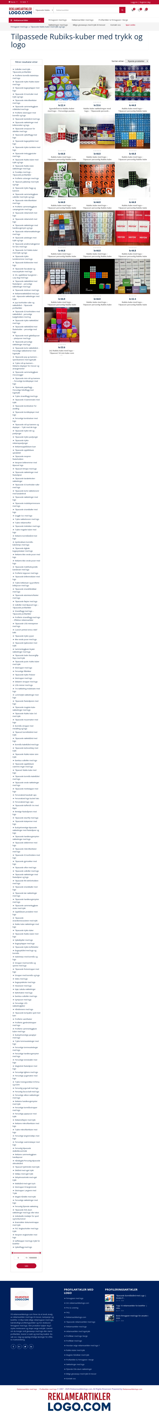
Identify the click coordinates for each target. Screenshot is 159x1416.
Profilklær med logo (74, 1341)
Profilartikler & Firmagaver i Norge (113, 20)
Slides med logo (21, 979)
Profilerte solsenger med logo (26, 178)
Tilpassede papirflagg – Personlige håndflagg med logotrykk (23, 390)
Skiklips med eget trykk (23, 1174)
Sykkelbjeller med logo (23, 940)
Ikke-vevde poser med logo (25, 639)
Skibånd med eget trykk (24, 1170)
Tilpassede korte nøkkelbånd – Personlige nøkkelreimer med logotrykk (26, 351)
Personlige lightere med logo (26, 1072)
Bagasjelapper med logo (24, 943)
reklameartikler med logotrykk (78, 1331)
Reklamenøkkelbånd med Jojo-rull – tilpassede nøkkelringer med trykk (26, 296)
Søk (26, 1266)
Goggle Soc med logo (23, 516)
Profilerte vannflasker (23, 1019)
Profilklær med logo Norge (77, 1336)
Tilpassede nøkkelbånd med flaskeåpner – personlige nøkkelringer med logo (25, 284)
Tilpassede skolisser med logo (26, 290)
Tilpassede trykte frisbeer (24, 675)
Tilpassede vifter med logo (25, 867)
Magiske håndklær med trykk (77, 1355)
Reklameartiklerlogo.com (76, 1317)
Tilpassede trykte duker (24, 930)
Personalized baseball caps (25, 795)
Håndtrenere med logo (23, 1009)
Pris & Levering (72, 1308)
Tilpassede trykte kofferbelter (26, 947)
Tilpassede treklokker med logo (27, 526)
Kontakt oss (115, 25)
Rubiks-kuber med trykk (75, 1350)
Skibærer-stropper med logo (26, 681)
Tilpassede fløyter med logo (25, 601)
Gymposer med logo (22, 999)
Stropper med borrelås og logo (27, 975)
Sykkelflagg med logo (23, 1247)
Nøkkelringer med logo (58, 25)
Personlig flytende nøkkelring (26, 1206)
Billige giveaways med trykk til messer (89, 25)
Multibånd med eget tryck (24, 1183)
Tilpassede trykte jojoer (24, 636)
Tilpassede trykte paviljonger (26, 437)
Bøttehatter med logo (23, 993)
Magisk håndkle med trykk (25, 1197)
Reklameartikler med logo (83, 20)
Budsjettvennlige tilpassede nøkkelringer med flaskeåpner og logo (26, 830)
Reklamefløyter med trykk (25, 1120)
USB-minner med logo (23, 685)
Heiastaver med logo (23, 986)
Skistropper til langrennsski (25, 1187)
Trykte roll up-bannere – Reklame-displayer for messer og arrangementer (26, 366)
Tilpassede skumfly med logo (26, 818)
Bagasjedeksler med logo (24, 982)
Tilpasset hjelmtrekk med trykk (27, 1167)
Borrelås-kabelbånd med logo (26, 744)
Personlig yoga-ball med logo (26, 1088)
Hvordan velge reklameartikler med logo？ (83, 1345)
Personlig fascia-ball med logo (26, 1091)
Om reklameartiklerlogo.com (77, 1303)
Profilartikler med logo (48, 1389)
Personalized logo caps (24, 802)
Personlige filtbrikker (22, 671)
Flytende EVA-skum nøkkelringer (79, 1369)
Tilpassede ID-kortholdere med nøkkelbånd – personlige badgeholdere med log (26, 314)
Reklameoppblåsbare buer (25, 446)
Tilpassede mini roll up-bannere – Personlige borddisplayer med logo (26, 381)
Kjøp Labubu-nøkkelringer (25, 989)
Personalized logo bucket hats (26, 798)
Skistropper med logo (23, 668)
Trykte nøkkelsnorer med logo (26, 519)
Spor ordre (130, 25)
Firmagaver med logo (57, 20)
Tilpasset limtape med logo (25, 469)
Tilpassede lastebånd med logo (27, 119)
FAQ (68, 1312)
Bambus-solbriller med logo (25, 760)
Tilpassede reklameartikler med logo (80, 1322)
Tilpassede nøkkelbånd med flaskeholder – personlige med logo (25, 329)
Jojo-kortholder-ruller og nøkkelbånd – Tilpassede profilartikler (23, 305)
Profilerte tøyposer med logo (26, 573)
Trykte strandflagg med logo (26, 396)
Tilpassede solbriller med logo (26, 871)
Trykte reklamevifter (22, 522)
